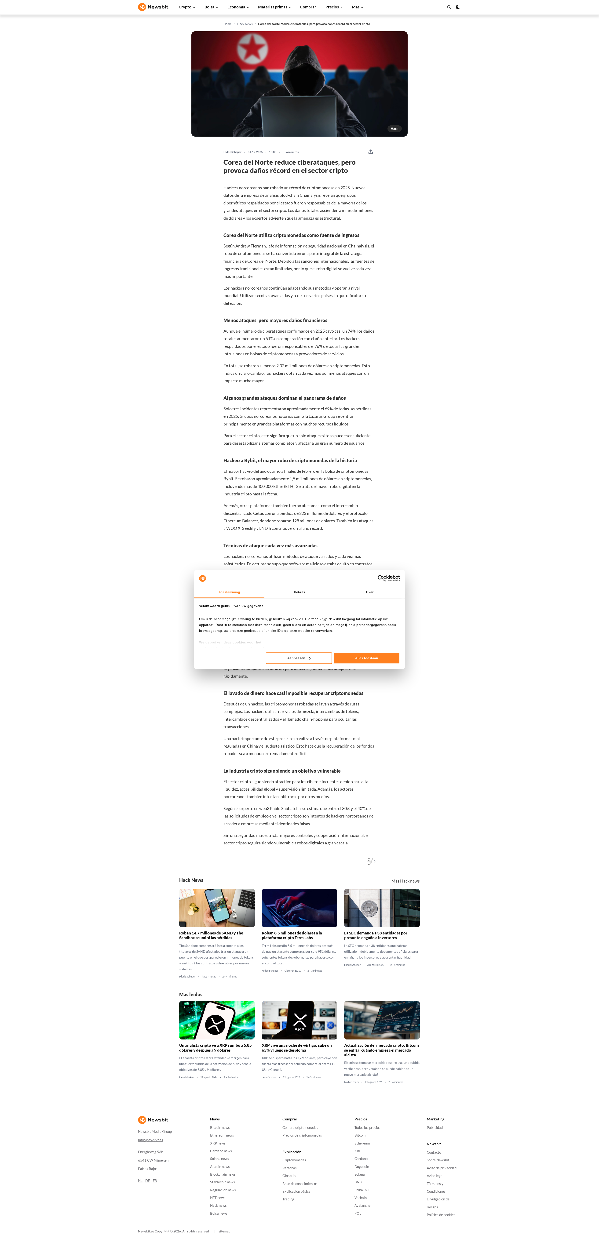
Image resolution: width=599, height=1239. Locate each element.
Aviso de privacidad (442, 1168)
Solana (359, 1174)
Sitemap (224, 1231)
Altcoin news (220, 1167)
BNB (358, 1182)
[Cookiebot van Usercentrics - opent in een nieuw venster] (379, 578)
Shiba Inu (361, 1190)
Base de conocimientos (300, 1184)
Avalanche (362, 1206)
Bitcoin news (220, 1128)
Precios (332, 6)
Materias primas (272, 6)
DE (147, 1181)
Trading (288, 1199)
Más (355, 6)
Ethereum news (222, 1135)
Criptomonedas (294, 1160)
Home (227, 24)
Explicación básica (296, 1191)
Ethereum (362, 1143)
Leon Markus (186, 1077)
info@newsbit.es (150, 1140)
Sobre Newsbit (438, 1160)
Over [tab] (369, 592)
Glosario (289, 1176)
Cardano (361, 1159)
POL (357, 1213)
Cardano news (221, 1151)
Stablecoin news (222, 1182)
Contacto (434, 1152)
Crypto (185, 6)
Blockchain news (223, 1174)
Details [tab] (299, 592)
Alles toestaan (366, 658)
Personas (289, 1168)
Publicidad (435, 1128)
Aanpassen (296, 658)
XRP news (218, 1143)
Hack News (245, 24)
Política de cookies (441, 1215)
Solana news (219, 1159)
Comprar (308, 6)
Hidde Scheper (232, 152)
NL (140, 1181)
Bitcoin (359, 1135)
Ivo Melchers (351, 1082)
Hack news (218, 1206)
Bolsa (209, 6)
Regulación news (223, 1190)
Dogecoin (361, 1167)
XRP (357, 1151)
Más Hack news (405, 881)
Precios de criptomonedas (302, 1135)
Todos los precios (367, 1128)
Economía (236, 6)
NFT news (217, 1198)
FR (155, 1181)
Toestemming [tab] (229, 592)
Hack (394, 129)
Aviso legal (435, 1176)
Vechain (360, 1198)
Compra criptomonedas (300, 1128)
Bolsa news (218, 1213)
